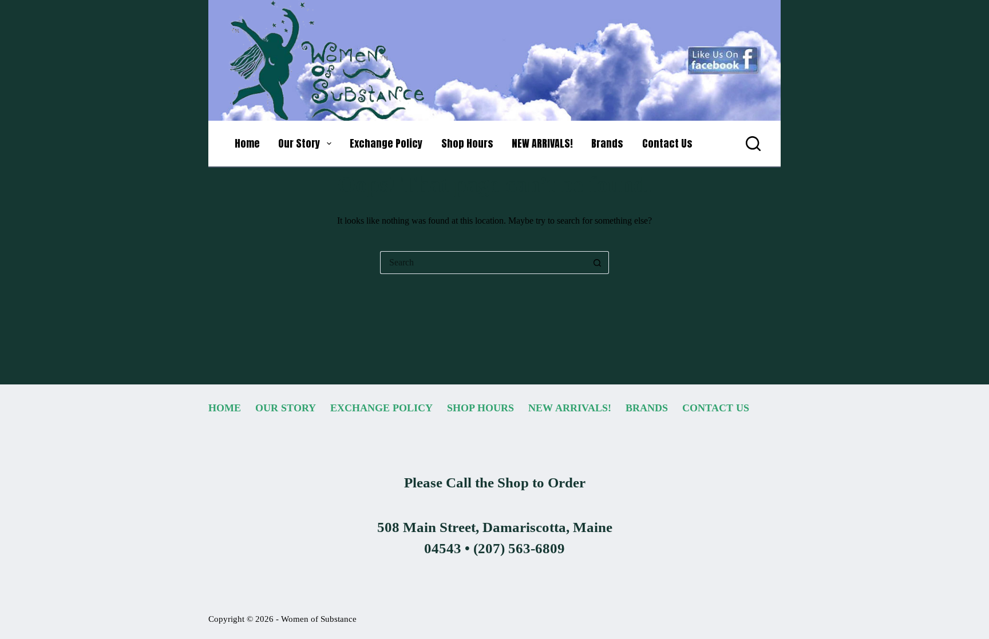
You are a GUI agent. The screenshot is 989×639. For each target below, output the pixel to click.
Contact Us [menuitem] (667, 143)
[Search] (753, 143)
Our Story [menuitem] (299, 143)
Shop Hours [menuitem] (467, 143)
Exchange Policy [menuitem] (386, 143)
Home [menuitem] (247, 143)
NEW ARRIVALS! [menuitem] (542, 143)
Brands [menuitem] (607, 143)
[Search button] (597, 262)
